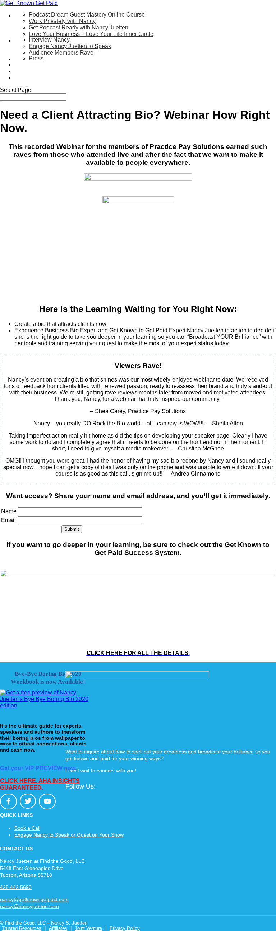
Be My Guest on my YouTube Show (59, 65)
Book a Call (27, 828)
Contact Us (28, 78)
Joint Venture (88, 928)
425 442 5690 (16, 887)
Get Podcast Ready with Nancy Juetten (78, 27)
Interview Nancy (49, 40)
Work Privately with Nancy (62, 21)
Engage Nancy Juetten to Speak (70, 46)
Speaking (26, 40)
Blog (20, 71)
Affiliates (58, 928)
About (21, 59)
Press (36, 58)
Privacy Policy (125, 928)
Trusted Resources (21, 928)
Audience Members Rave (61, 53)
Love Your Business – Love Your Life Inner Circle (91, 34)
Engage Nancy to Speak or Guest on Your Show (69, 835)
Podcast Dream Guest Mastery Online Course (87, 14)
